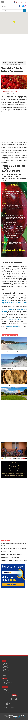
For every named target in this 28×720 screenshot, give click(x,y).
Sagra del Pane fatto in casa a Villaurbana (10, 557)
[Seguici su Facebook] (20, 5)
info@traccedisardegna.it (15, 319)
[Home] (20, 2)
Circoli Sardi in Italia (7, 682)
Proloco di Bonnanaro (14, 325)
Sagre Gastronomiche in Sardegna (16, 62)
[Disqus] (14, 422)
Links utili (5, 683)
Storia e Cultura (7, 668)
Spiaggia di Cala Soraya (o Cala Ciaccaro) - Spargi (13, 351)
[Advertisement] (14, 46)
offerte (3, 300)
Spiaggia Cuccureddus (7, 368)
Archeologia (6, 665)
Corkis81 (17, 717)
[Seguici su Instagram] (25, 5)
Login (5, 6)
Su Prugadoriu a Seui (6, 551)
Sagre (4, 62)
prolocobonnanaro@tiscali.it (13, 326)
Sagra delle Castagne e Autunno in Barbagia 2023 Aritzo (14, 560)
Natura (5, 669)
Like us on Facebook (9, 707)
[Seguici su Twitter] (23, 5)
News (4, 675)
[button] (14, 22)
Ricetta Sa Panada (5, 385)
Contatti (5, 690)
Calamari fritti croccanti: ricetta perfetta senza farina (13, 548)
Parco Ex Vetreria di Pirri (7, 402)
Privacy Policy (6, 692)
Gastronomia (6, 670)
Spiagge (5, 663)
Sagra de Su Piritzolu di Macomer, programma (11, 554)
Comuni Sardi (6, 680)
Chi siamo (5, 689)
